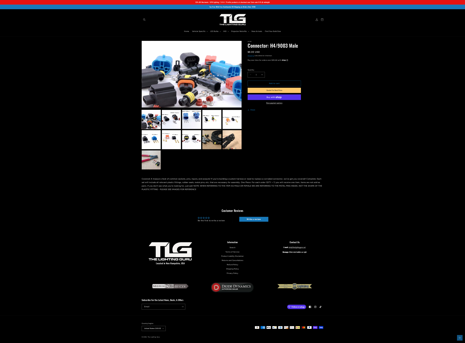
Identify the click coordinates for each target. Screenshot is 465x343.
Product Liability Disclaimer (232, 256)
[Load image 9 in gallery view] (211, 139)
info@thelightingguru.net (297, 247)
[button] (144, 19)
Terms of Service (232, 252)
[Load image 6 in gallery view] (151, 139)
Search (233, 248)
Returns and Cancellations (232, 260)
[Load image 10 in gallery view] (232, 139)
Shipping (251, 55)
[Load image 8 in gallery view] (191, 139)
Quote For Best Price (274, 90)
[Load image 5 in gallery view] (232, 119)
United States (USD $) (152, 328)
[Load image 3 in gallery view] (191, 119)
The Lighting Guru (154, 337)
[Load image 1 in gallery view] (151, 119)
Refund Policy (232, 265)
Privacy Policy (232, 273)
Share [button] (252, 110)
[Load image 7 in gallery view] (171, 139)
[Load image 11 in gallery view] (151, 159)
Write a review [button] (254, 219)
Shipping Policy (232, 269)
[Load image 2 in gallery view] (171, 119)
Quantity (251, 70)
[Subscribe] (182, 307)
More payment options (274, 103)
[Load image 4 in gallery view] (211, 119)
